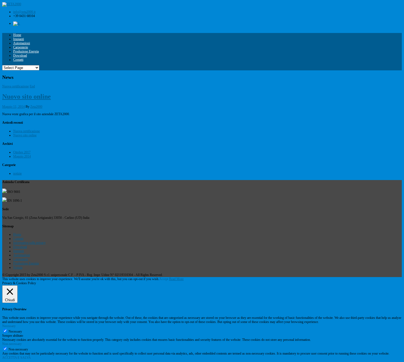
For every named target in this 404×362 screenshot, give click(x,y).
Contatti (18, 60)
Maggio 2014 (22, 156)
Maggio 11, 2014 (13, 107)
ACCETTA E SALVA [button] (16, 358)
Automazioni (21, 43)
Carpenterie (20, 47)
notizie (17, 173)
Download (20, 55)
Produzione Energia (26, 51)
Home (17, 35)
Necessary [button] (9, 326)
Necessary (15, 331)
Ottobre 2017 (22, 152)
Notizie (18, 267)
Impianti (18, 39)
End (32, 86)
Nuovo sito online (26, 96)
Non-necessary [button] (12, 344)
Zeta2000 (36, 107)
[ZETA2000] (11, 4)
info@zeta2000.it (24, 12)
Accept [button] (163, 279)
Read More (176, 279)
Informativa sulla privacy (29, 243)
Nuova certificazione (15, 86)
